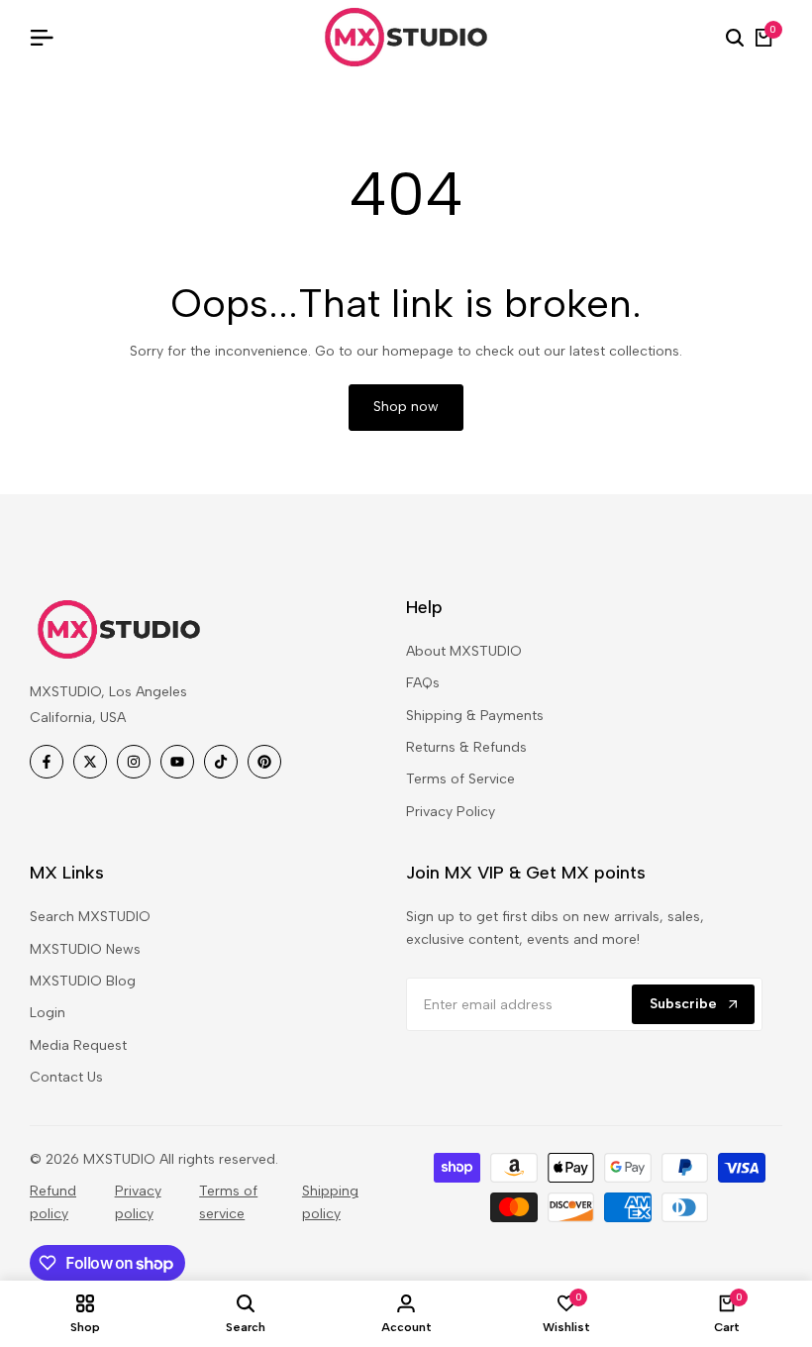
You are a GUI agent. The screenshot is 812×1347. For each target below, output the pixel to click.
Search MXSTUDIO (90, 916)
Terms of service (228, 1202)
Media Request (78, 1045)
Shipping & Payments (475, 715)
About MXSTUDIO (464, 651)
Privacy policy (138, 1202)
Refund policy (53, 1202)
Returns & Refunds (466, 747)
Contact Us (66, 1077)
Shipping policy (330, 1202)
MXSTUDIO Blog (83, 981)
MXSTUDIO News (85, 949)
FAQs (423, 682)
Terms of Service (460, 779)
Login (47, 1012)
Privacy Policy (450, 811)
